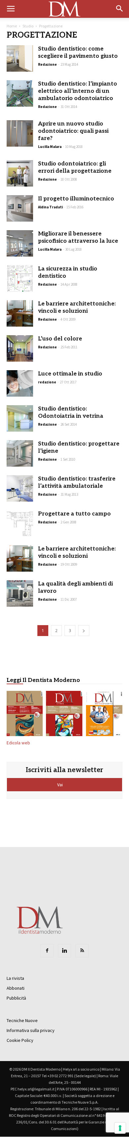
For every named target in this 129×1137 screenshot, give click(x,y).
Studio (27, 25)
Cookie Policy (20, 1040)
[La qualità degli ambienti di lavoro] (20, 593)
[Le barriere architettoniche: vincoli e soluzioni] (20, 313)
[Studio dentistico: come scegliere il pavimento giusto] (20, 58)
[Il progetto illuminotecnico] (20, 208)
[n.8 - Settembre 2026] (25, 715)
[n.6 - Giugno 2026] (104, 715)
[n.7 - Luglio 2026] (64, 715)
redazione (47, 382)
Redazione (47, 64)
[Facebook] (47, 950)
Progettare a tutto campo (74, 514)
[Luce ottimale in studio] (20, 383)
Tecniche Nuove (22, 1020)
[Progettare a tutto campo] (20, 523)
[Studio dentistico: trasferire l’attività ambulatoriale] (20, 488)
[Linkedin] (64, 950)
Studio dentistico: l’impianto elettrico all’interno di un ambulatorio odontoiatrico (77, 91)
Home (12, 25)
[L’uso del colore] (20, 348)
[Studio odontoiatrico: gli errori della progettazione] (20, 173)
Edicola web (18, 743)
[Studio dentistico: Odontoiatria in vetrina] (20, 418)
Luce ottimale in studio (70, 374)
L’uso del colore (60, 339)
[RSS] (82, 950)
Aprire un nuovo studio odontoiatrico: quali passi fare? (73, 131)
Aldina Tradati (50, 207)
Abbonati (15, 988)
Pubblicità (16, 998)
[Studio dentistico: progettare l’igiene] (20, 453)
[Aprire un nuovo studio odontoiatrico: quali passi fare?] (20, 133)
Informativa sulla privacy (31, 1030)
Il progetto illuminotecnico (76, 198)
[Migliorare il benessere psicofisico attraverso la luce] (20, 243)
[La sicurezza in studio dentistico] (20, 278)
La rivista (15, 978)
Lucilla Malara (50, 146)
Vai (60, 785)
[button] (119, 9)
